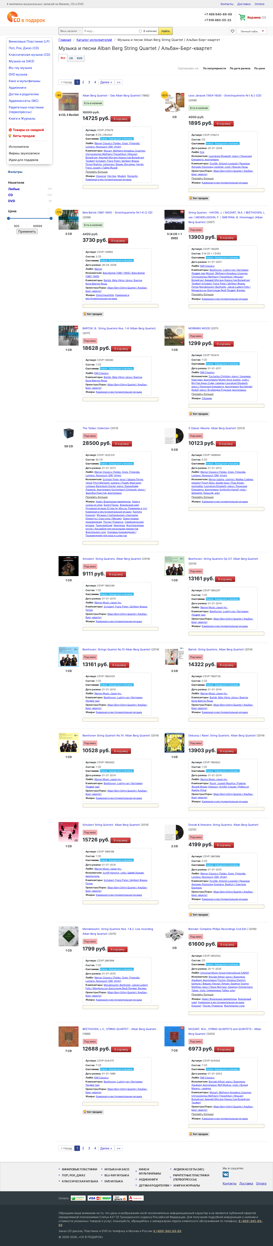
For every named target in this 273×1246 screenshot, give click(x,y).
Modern (122, 176)
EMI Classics (207, 265)
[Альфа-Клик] (136, 1198)
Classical (101, 176)
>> (119, 82)
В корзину (121, 119)
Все (63, 57)
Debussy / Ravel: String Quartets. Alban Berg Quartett (222, 735)
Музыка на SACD (21, 61)
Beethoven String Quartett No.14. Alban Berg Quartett (117, 735)
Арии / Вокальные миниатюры (113, 501)
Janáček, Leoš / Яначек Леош (231, 166)
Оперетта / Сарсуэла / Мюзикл (104, 518)
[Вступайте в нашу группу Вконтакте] (226, 1174)
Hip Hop (111, 176)
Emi (202, 152)
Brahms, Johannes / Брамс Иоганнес (114, 164)
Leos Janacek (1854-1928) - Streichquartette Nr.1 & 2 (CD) (224, 95)
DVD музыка (18, 74)
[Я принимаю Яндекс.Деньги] (120, 1198)
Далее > (106, 82)
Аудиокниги (17, 87)
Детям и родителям (24, 94)
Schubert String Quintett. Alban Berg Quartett (112, 824)
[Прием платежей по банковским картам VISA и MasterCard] (99, 1198)
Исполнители (19, 147)
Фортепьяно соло (96, 532)
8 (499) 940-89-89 (167, 1231)
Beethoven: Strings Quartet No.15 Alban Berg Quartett (117, 649)
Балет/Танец (111, 504)
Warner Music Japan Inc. (108, 602)
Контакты (227, 4)
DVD (79, 58)
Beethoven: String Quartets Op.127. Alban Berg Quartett (223, 558)
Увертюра (119, 525)
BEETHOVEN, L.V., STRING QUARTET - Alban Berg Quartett (119, 1029)
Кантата (137, 511)
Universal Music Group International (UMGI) (224, 972)
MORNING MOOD (199, 328)
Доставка (244, 4)
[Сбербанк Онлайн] (78, 1198)
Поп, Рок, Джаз (73, 1175)
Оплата (259, 4)
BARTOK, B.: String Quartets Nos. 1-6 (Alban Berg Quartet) (119, 328)
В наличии (150, 31)
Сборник (207, 398)
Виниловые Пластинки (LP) (29, 41)
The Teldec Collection (96, 428)
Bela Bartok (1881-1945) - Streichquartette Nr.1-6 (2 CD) (117, 212)
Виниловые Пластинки (79, 1169)
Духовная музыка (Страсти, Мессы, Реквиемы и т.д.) (116, 508)
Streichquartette (105, 295)
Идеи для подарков (23, 160)
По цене (259, 68)
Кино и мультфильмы (24, 81)
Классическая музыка (80, 1181)
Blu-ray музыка (20, 68)
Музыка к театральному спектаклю (117, 515)
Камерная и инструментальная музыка (109, 179)
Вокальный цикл (129, 504)
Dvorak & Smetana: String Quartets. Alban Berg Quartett (223, 824)
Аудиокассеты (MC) (24, 101)
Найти (165, 31)
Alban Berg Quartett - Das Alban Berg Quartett (112, 95)
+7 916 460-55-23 (217, 20)
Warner (98, 268)
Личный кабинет (251, 31)
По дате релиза (240, 68)
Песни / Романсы (113, 521)
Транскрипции (104, 525)
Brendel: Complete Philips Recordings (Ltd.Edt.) (218, 929)
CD (71, 58)
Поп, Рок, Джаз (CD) (24, 48)
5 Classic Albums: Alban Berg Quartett (212, 428)
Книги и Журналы (22, 118)
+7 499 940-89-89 (218, 14)
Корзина (256, 17)
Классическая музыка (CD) (29, 55)
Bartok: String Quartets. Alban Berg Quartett (216, 649)
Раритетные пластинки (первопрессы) (26, 109)
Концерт (91, 515)
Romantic (132, 176)
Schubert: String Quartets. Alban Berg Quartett (112, 558)
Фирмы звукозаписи (24, 153)
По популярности (214, 68)
